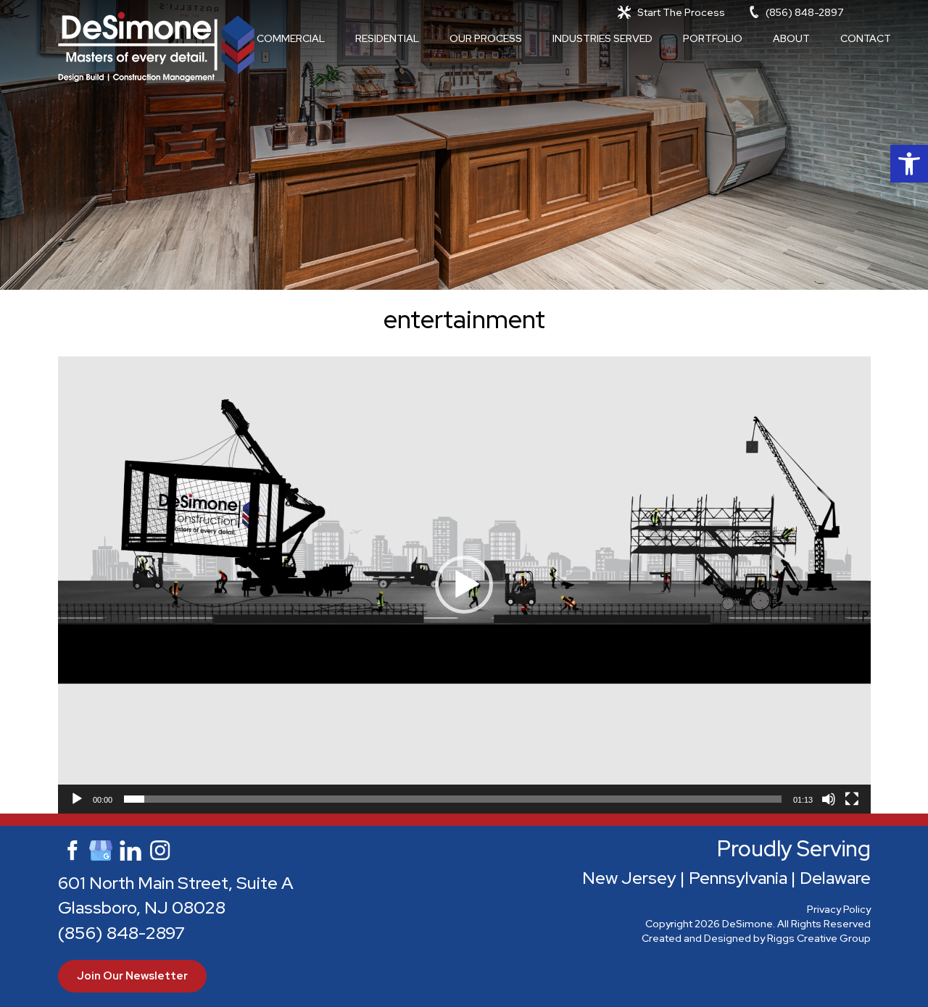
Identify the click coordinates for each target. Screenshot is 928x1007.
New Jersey (629, 877)
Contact (865, 38)
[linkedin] (130, 848)
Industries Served (602, 38)
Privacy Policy (839, 909)
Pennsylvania (738, 877)
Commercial (291, 38)
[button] (909, 164)
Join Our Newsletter (132, 976)
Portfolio (712, 38)
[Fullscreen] (852, 799)
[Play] (77, 799)
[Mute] (828, 799)
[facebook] (71, 848)
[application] (464, 585)
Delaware (835, 877)
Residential (387, 38)
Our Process (486, 38)
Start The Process (681, 12)
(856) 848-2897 (804, 12)
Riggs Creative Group (819, 938)
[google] (101, 848)
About (791, 38)
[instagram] (160, 848)
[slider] (453, 799)
